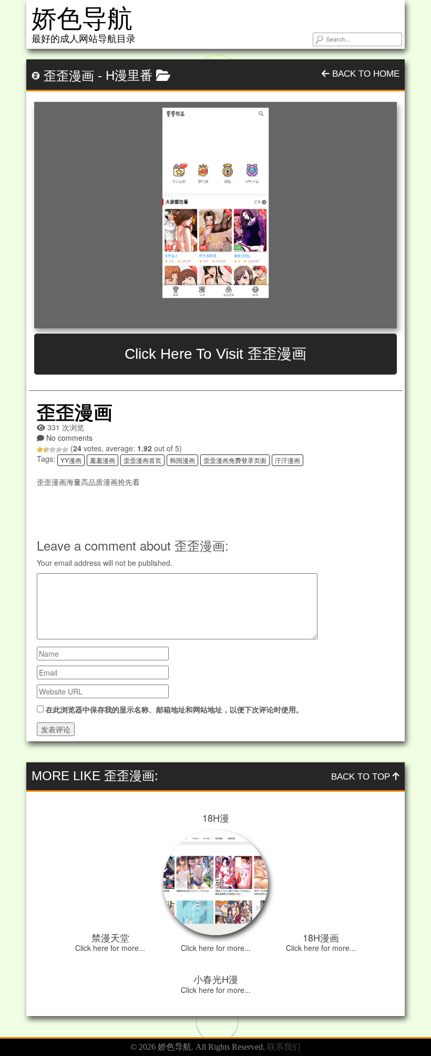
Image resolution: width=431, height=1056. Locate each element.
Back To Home (364, 74)
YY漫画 (70, 459)
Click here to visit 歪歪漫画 (215, 354)
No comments (69, 437)
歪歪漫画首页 (142, 459)
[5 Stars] (65, 450)
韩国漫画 (182, 459)
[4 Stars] (59, 450)
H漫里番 (129, 75)
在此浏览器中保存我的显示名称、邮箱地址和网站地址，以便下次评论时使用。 (174, 709)
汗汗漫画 (287, 459)
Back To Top (362, 777)
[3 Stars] (52, 450)
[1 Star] (40, 450)
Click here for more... (110, 948)
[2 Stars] (46, 450)
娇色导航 (82, 19)
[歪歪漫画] (215, 215)
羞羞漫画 (102, 459)
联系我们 (284, 1046)
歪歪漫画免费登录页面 (234, 459)
